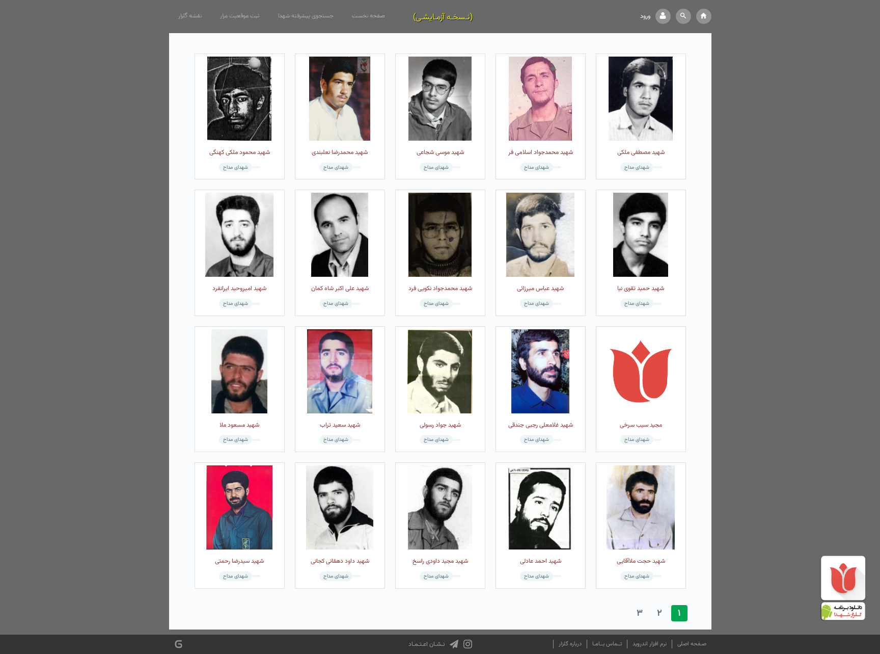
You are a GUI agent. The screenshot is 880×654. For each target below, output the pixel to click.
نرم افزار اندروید (649, 644)
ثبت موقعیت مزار (240, 15)
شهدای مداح (636, 167)
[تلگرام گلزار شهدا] (454, 644)
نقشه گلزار (190, 15)
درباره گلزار (570, 644)
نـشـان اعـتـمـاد (426, 644)
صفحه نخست (368, 15)
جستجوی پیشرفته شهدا (306, 15)
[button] (683, 16)
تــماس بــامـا (607, 644)
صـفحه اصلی (691, 644)
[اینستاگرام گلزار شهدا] (468, 644)
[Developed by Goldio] (178, 644)
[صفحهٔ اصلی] (703, 16)
